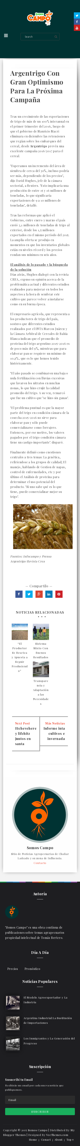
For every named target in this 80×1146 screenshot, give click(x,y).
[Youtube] (77, 28)
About (59, 1139)
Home (33, 1139)
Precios (12, 969)
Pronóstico (32, 969)
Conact (46, 1139)
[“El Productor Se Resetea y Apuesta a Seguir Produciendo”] (19, 631)
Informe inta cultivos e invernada (54, 733)
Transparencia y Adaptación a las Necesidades (41, 692)
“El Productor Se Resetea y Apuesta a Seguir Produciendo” (20, 657)
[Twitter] (77, 15)
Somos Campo (40, 848)
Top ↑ (70, 1139)
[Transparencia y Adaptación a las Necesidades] (40, 669)
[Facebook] (77, 22)
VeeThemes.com (57, 1135)
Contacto (40, 863)
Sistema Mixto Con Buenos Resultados (40, 650)
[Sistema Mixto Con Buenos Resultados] (40, 631)
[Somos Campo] (11, 912)
